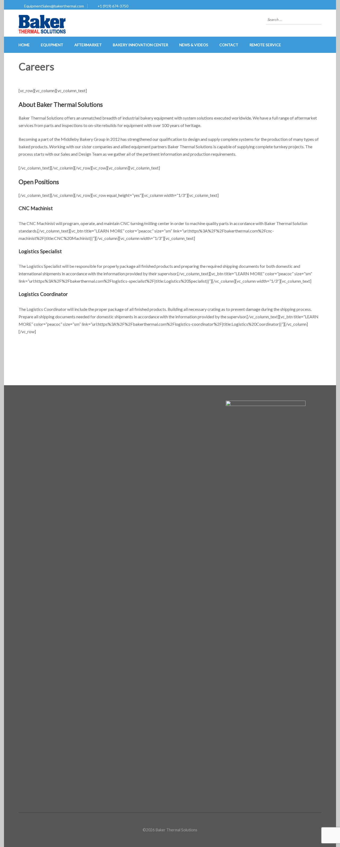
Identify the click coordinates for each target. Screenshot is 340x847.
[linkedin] (20, 404)
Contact (228, 45)
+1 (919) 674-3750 (112, 6)
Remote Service (265, 45)
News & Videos (193, 45)
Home (24, 45)
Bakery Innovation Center (140, 45)
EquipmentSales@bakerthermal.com (54, 6)
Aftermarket (88, 45)
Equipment (52, 45)
